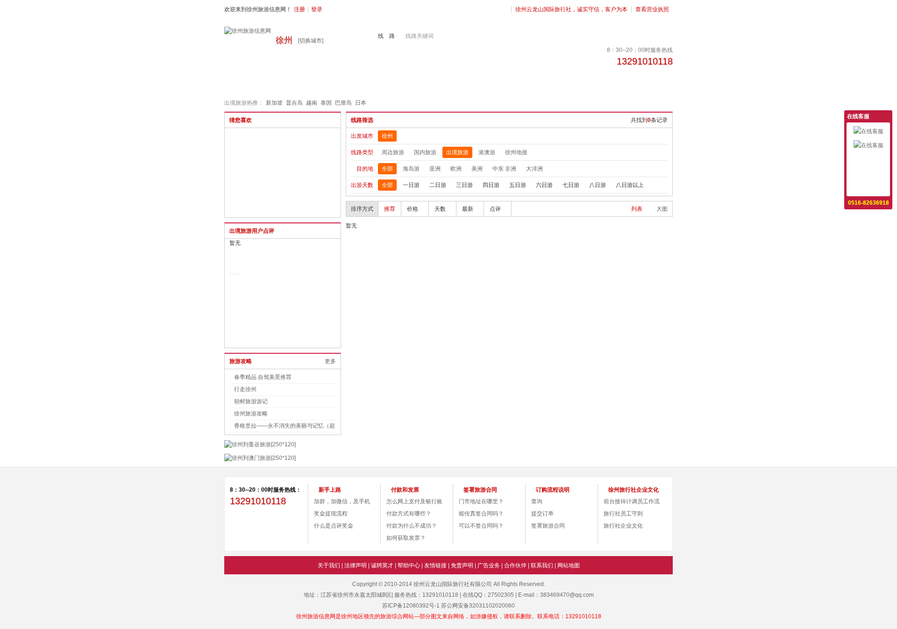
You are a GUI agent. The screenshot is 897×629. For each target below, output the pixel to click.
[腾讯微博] (285, 525)
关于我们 (329, 565)
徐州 (387, 136)
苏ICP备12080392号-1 (411, 605)
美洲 (477, 168)
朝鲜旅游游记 (251, 401)
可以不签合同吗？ (481, 525)
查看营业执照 (652, 9)
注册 (299, 9)
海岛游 (411, 168)
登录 (316, 9)
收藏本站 (868, 187)
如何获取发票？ (406, 538)
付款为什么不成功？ (411, 525)
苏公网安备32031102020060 (478, 605)
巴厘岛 (343, 103)
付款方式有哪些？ (408, 513)
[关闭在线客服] (886, 116)
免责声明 (462, 565)
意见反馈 (868, 159)
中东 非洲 (504, 168)
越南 (311, 103)
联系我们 (542, 565)
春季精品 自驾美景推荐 (263, 377)
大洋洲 (534, 168)
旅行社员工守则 (623, 513)
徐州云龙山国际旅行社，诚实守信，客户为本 (571, 9)
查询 (536, 501)
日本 (360, 103)
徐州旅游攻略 (251, 413)
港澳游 (486, 152)
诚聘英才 (382, 565)
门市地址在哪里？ (481, 501)
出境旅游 (457, 152)
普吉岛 (294, 103)
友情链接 (435, 565)
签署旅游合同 (548, 525)
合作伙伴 (515, 565)
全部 (387, 168)
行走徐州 (245, 389)
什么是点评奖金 (333, 525)
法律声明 (355, 565)
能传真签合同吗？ (481, 513)
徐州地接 (516, 152)
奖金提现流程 (331, 513)
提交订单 (542, 513)
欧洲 (456, 168)
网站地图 (568, 565)
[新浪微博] (248, 525)
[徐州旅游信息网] (247, 30)
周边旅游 (393, 152)
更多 (330, 361)
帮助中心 (409, 565)
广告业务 (488, 565)
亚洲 (435, 168)
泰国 (326, 103)
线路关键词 (420, 36)
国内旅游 (425, 152)
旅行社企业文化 (623, 525)
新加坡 (274, 103)
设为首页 (868, 173)
